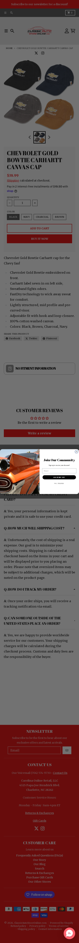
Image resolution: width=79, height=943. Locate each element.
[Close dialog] (76, 451)
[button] (69, 933)
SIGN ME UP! (59, 477)
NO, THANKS (59, 483)
